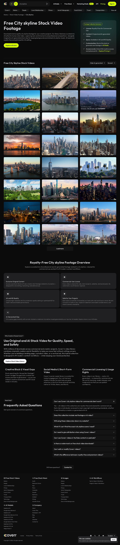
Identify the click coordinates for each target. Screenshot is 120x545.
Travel (5, 494)
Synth (33, 481)
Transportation (7, 497)
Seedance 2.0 (7, 512)
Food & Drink (7, 492)
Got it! (113, 539)
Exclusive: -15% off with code (93, 109)
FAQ (33, 517)
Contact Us (68, 467)
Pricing (102, 4)
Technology (7, 499)
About (33, 508)
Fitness (5, 488)
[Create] (12, 4)
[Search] (16, 4)
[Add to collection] (37, 115)
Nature (5, 481)
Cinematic (34, 490)
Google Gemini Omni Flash (10, 521)
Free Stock (68, 4)
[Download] (37, 130)
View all (113, 10)
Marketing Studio (85, 4)
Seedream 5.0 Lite (8, 526)
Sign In (112, 4)
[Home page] (5, 4)
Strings (34, 499)
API (97, 4)
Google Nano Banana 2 (10, 510)
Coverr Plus (35, 510)
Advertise (34, 519)
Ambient (34, 497)
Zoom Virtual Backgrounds (10, 501)
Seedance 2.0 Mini (8, 519)
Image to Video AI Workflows (97, 483)
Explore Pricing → (104, 51)
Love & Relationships (9, 485)
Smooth (34, 492)
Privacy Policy (29, 535)
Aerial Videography (9, 490)
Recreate (22, 130)
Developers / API (36, 512)
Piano (33, 488)
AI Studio (56, 4)
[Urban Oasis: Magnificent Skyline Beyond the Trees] (22, 122)
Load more (60, 249)
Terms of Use (38, 535)
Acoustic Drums (36, 501)
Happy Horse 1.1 (7, 528)
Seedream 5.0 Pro (8, 524)
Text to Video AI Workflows (96, 481)
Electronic (34, 494)
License (22, 535)
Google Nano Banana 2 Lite (11, 515)
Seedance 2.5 (7, 508)
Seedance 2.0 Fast (8, 517)
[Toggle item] (114, 401)
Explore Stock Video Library (15, 361)
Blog (33, 515)
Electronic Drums (36, 483)
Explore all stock (11, 45)
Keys (33, 485)
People (5, 483)
